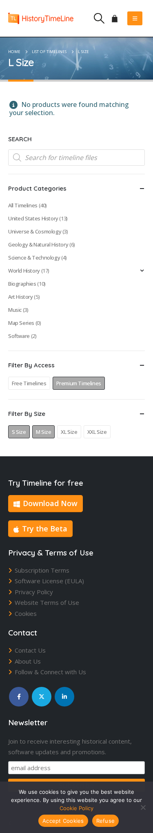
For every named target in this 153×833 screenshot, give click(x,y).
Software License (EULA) (49, 581)
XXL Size (97, 431)
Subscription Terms (42, 570)
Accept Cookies (63, 820)
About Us (28, 661)
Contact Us (30, 650)
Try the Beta (44, 528)
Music (15, 309)
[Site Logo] (40, 18)
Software (19, 336)
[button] (99, 18)
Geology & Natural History (38, 244)
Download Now (50, 503)
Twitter (41, 696)
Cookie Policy (76, 808)
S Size (19, 431)
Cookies (26, 613)
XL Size (69, 431)
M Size (43, 431)
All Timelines (23, 205)
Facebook (19, 696)
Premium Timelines (78, 383)
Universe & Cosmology (34, 231)
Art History (20, 296)
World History (24, 270)
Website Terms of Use (47, 602)
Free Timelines (29, 383)
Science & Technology (34, 257)
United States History (33, 218)
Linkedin (64, 696)
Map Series (21, 323)
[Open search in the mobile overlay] (76, 157)
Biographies (22, 283)
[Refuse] (143, 807)
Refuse (105, 820)
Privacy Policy (34, 592)
